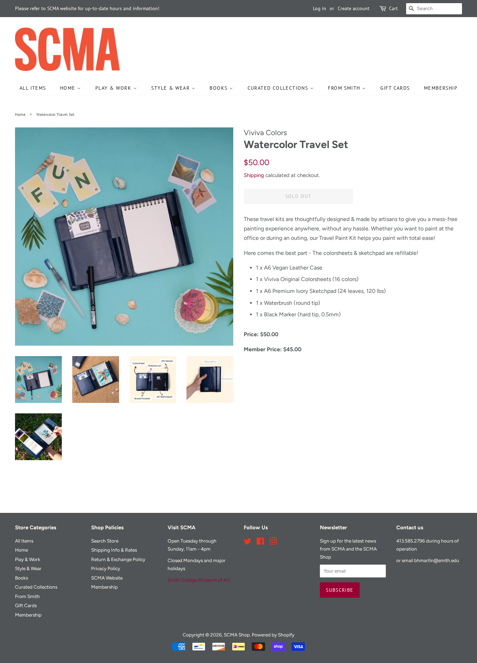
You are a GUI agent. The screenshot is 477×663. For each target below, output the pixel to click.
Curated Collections (279, 88)
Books (219, 88)
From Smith (345, 88)
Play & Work (114, 88)
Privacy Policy (105, 568)
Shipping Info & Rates (114, 550)
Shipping (254, 175)
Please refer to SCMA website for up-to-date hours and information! (87, 8)
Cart (393, 8)
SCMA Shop (237, 635)
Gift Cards (395, 88)
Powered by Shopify (273, 635)
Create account (353, 8)
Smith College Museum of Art (199, 580)
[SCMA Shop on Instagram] (273, 542)
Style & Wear (171, 88)
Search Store (104, 541)
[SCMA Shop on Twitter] (247, 542)
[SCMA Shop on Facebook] (260, 542)
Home (68, 88)
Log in (319, 8)
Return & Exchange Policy (118, 559)
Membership (440, 88)
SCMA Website (107, 578)
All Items (33, 88)
